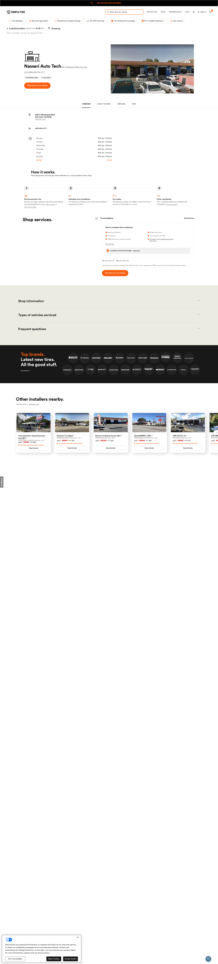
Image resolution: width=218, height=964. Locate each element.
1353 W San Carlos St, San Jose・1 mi (69, 437)
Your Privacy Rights (15, 959)
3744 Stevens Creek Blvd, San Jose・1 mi (31, 440)
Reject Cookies (53, 959)
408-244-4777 (39, 72)
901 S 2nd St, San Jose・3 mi (182, 437)
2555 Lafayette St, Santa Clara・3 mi (146, 437)
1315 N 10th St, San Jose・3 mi (105, 437)
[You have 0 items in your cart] (209, 12)
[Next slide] (215, 432)
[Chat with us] (208, 959)
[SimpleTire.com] (16, 12)
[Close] (77, 937)
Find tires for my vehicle (37, 85)
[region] (41, 949)
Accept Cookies (70, 959)
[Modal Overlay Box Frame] (109, 3)
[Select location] (193, 12)
